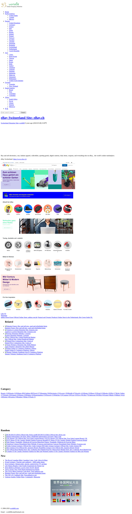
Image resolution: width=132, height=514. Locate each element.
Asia (6, 53)
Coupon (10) (67, 395)
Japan (11, 60)
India (10, 64)
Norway (11, 38)
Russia (11, 32)
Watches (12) (58, 395)
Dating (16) (30, 395)
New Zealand (13, 86)
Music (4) (119, 395)
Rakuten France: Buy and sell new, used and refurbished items (25, 473)
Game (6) (107, 395)
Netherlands (13, 49)
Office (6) (101, 395)
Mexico (11, 19)
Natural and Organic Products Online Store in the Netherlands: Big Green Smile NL (65, 317)
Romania (12, 45)
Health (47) (71, 393)
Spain (11, 30)
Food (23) (100, 393)
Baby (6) (113, 395)
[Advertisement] (63, 138)
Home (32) (87, 393)
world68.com (14, 508)
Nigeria (11, 105)
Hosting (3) (20, 397)
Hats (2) (27, 397)
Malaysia (12, 75)
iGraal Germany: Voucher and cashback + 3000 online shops (25, 462)
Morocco (12, 107)
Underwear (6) (93, 395)
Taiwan (11, 58)
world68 (22, 123)
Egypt (11, 101)
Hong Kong (13, 56)
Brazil (11, 90)
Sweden (11, 40)
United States (13, 15)
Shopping (4, 315)
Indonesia (12, 73)
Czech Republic (14, 51)
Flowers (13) (50, 395)
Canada (11, 17)
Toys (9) (80, 395)
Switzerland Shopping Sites (10, 123)
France (11, 27)
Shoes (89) (20, 393)
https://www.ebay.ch (20, 159)
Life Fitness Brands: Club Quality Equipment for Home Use (24, 466)
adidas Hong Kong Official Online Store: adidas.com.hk (19, 317)
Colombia (12, 95)
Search (23, 112)
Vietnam (12, 69)
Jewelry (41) (79, 393)
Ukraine (11, 41)
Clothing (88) (28, 393)
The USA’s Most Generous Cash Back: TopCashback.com (24, 471)
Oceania (7, 82)
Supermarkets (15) (40, 395)
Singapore (12, 77)
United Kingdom (14, 23)
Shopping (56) (45, 393)
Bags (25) (94, 393)
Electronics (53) (55, 393)
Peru (10, 92)
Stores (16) (22, 395)
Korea (11, 62)
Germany (12, 25)
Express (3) (13, 397)
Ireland (11, 34)
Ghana (11, 103)
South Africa (13, 99)
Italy (10, 28)
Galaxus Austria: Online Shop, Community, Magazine (22, 477)
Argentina (12, 94)
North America (10, 14)
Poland (11, 36)
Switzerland (13, 47)
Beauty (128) (5, 393)
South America (10, 88)
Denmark (12, 43)
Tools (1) (33, 397)
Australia (12, 84)
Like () (3, 314)
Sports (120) (13, 393)
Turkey (11, 66)
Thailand (12, 67)
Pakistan (12, 71)
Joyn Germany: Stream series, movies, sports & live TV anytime (26, 464)
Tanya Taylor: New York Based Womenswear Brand (22, 469)
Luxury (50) (64, 393)
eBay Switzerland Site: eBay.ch (22, 118)
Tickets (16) (7, 395)
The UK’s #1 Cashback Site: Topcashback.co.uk (21, 475)
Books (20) (107, 393)
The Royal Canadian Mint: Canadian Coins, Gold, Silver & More (26, 460)
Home (7, 12)
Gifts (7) (85, 395)
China (11, 54)
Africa (7, 97)
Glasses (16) (15, 395)
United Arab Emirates (16, 81)
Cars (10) (74, 395)
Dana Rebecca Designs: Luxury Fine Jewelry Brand (22, 468)
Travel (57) (36, 393)
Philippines (12, 79)
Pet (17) (113, 393)
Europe (7, 21)
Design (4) (6, 397)
